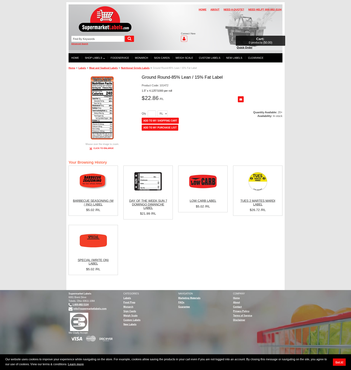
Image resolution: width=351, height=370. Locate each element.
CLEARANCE (255, 57)
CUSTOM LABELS (209, 57)
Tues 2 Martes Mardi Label (257, 202)
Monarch (128, 306)
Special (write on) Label (93, 261)
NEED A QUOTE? (234, 9)
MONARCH (141, 57)
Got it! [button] (339, 362)
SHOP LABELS (93, 57)
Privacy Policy (241, 311)
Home (72, 68)
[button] (260, 41)
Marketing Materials (189, 298)
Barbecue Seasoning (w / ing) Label (93, 202)
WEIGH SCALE (184, 57)
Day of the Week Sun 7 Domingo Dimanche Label (148, 204)
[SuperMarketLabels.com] (105, 19)
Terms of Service (242, 315)
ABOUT (215, 9)
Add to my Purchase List (160, 127)
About (236, 302)
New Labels (129, 324)
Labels (82, 68)
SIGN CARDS (162, 57)
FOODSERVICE (120, 57)
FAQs (181, 302)
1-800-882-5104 (80, 304)
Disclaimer (239, 320)
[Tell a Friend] (241, 99)
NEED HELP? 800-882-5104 (265, 9)
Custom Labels (131, 320)
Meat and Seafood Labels (103, 68)
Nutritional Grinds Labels (135, 68)
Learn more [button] (76, 364)
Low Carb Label (203, 200)
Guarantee (184, 306)
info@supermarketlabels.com (90, 308)
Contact (237, 306)
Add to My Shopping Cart (160, 120)
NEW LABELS (234, 57)
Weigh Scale (130, 315)
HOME (202, 9)
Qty (144, 113)
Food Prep (129, 302)
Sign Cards (129, 311)
